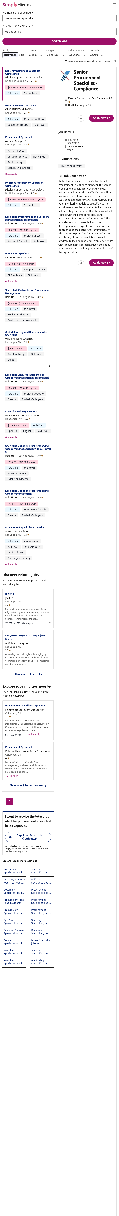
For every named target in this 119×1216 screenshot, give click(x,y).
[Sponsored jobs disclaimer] (115, 61)
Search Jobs (59, 41)
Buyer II (9, 594)
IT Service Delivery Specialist (22, 411)
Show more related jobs (28, 674)
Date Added (94, 50)
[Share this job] (81, 118)
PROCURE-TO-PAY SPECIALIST (21, 105)
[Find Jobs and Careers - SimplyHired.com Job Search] (16, 4)
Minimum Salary (76, 50)
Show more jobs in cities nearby (28, 785)
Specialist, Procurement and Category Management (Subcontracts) (27, 218)
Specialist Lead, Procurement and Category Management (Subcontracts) (27, 376)
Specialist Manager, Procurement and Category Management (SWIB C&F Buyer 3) (28, 449)
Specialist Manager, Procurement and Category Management (27, 492)
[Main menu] (115, 5)
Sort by (5, 50)
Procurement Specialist (18, 137)
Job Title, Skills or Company (17, 12)
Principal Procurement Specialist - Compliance (25, 184)
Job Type (50, 50)
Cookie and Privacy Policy (16, 851)
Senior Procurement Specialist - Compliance (23, 72)
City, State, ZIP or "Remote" (17, 26)
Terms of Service (24, 849)
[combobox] (59, 18)
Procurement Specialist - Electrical (25, 527)
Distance (32, 50)
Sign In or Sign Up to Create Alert (30, 837)
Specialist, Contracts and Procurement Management (27, 292)
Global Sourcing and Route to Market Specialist (26, 333)
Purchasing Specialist (18, 253)
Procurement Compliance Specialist (25, 705)
